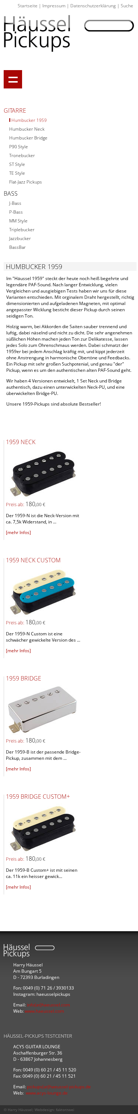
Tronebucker (22, 155)
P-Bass (16, 212)
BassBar (17, 247)
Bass (11, 193)
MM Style (18, 221)
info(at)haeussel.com (48, 1005)
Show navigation (13, 79)
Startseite (28, 6)
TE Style (17, 173)
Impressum (54, 6)
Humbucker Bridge (28, 138)
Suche (127, 6)
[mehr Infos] (18, 532)
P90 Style (18, 147)
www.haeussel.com (44, 1011)
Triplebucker (22, 229)
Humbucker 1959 (29, 120)
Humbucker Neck (27, 129)
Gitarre (15, 110)
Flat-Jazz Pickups (25, 182)
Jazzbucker (20, 238)
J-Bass (15, 203)
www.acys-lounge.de (47, 1093)
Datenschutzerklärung (93, 6)
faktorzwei (65, 1109)
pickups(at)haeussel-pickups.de (59, 1087)
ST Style (17, 164)
